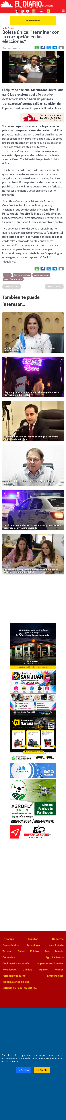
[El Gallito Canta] (16, 11)
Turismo (7, 951)
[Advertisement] (33, 600)
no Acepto (42, 1070)
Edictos (34, 951)
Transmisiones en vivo (15, 981)
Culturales (8, 957)
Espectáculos (10, 945)
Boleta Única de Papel (13, 279)
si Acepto (23, 1070)
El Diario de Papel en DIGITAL (19, 987)
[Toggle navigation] (63, 10)
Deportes (58, 938)
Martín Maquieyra (41, 275)
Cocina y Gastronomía (15, 963)
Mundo (59, 951)
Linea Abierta (56, 945)
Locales (7, 275)
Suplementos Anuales (50, 963)
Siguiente (54, 286)
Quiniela (27, 969)
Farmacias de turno (14, 975)
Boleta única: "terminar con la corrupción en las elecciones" (31, 36)
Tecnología (33, 945)
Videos (59, 969)
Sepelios (33, 938)
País (47, 951)
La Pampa (8, 938)
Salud (21, 951)
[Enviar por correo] (61, 47)
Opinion (43, 969)
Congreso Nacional (22, 275)
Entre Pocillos (55, 975)
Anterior (12, 286)
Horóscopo (9, 969)
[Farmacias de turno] (27, 11)
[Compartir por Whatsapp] (37, 47)
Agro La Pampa (54, 957)
